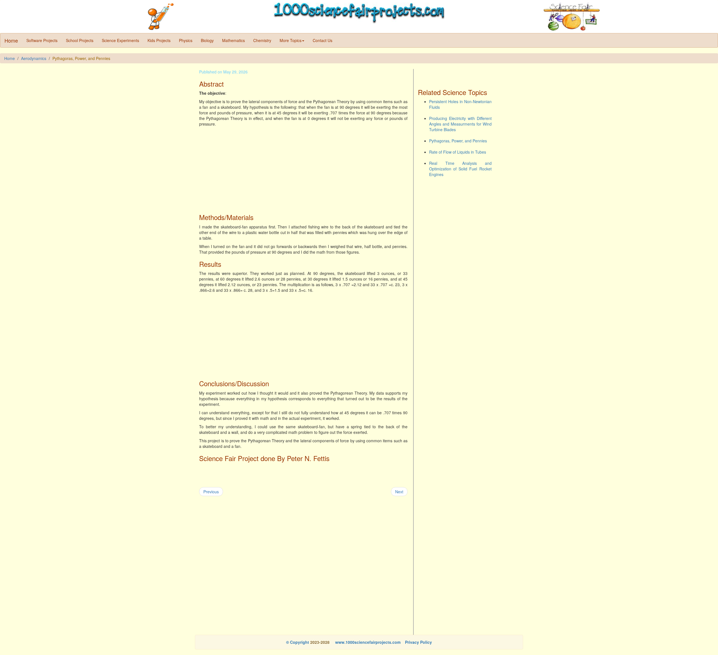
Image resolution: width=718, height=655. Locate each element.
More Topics (291, 40)
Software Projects (41, 40)
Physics (185, 40)
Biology (207, 40)
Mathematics (233, 40)
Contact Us (322, 40)
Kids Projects (159, 40)
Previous (211, 491)
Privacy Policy (418, 642)
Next (399, 491)
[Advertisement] (303, 168)
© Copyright (297, 642)
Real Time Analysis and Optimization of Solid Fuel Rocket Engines (460, 168)
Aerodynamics (33, 58)
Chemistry (262, 40)
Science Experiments (120, 40)
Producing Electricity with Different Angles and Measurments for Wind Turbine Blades (460, 123)
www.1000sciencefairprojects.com (367, 642)
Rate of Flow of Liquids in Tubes (457, 152)
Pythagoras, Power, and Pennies (458, 141)
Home (11, 40)
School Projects (79, 40)
